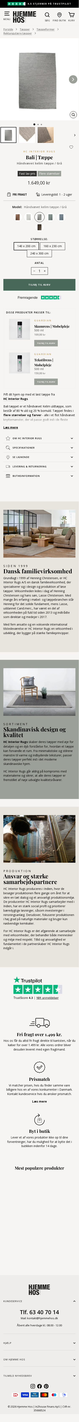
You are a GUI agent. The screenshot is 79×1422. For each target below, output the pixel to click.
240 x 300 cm (39, 253)
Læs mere (10, 427)
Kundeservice (12, 1301)
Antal (39, 263)
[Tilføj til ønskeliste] (71, 147)
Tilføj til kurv (46, 343)
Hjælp (7, 1342)
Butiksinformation (26, 475)
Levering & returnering (29, 466)
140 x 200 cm (26, 246)
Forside (8, 29)
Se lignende (21, 457)
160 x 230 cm (52, 246)
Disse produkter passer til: (28, 312)
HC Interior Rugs (39, 151)
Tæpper (25, 29)
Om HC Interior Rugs (27, 438)
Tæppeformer (46, 29)
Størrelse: (39, 239)
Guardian (43, 320)
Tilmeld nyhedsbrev (17, 1375)
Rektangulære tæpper (17, 33)
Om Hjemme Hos (14, 1359)
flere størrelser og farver (22, 415)
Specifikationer (24, 447)
